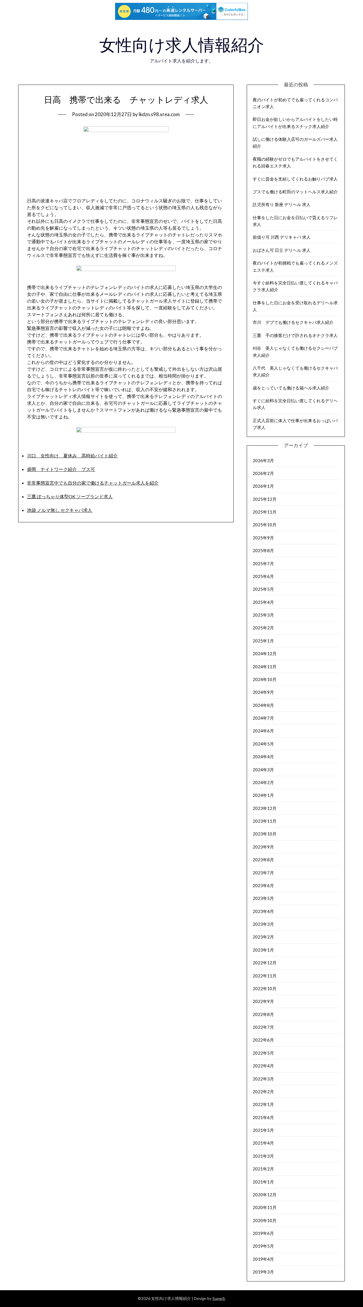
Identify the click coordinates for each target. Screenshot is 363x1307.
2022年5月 (263, 1052)
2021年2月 (263, 1168)
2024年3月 (263, 769)
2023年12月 (265, 808)
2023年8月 (263, 859)
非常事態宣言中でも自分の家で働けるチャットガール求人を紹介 (93, 482)
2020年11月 (265, 1207)
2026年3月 (263, 460)
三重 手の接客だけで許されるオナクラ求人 (295, 335)
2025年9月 (263, 537)
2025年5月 (263, 589)
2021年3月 (263, 1156)
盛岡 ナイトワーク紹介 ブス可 (61, 469)
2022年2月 (263, 1091)
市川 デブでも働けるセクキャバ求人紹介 (293, 322)
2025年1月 (263, 640)
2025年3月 (263, 614)
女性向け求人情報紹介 (181, 45)
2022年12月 (265, 962)
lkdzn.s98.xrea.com (159, 114)
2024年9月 (263, 692)
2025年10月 (265, 524)
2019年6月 (263, 1233)
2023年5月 (263, 898)
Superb (218, 1298)
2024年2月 (263, 782)
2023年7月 (263, 872)
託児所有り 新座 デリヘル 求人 (282, 204)
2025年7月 (263, 563)
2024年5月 (263, 743)
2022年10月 (265, 988)
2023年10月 (265, 833)
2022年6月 (263, 1039)
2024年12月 (265, 653)
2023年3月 (263, 924)
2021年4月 (263, 1142)
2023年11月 (265, 821)
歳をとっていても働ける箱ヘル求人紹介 (291, 387)
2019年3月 (263, 1271)
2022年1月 (263, 1104)
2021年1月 (263, 1181)
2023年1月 (263, 949)
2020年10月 (265, 1220)
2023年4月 (263, 911)
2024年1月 (263, 795)
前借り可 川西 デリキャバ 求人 (282, 237)
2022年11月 (265, 975)
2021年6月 (263, 1117)
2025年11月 (265, 511)
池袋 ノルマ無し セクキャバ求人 (59, 510)
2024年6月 (263, 730)
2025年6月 (263, 576)
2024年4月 (263, 756)
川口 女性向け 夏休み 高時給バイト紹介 (72, 455)
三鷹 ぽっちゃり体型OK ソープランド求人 (70, 496)
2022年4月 (263, 1065)
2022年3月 (263, 1078)
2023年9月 (263, 846)
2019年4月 (263, 1259)
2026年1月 (263, 486)
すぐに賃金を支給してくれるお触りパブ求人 (295, 178)
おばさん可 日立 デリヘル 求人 (282, 250)
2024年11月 (265, 666)
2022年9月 (263, 1001)
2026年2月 (263, 473)
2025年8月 (263, 550)
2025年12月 (265, 499)
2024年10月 (265, 679)
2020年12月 (265, 1194)
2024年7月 (263, 717)
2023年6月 (263, 885)
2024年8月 (263, 705)
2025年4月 (263, 602)
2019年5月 (263, 1246)
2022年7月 (263, 1027)
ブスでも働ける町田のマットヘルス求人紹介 (295, 191)
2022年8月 (263, 1014)
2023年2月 (263, 936)
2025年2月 (263, 627)
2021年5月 (263, 1130)
